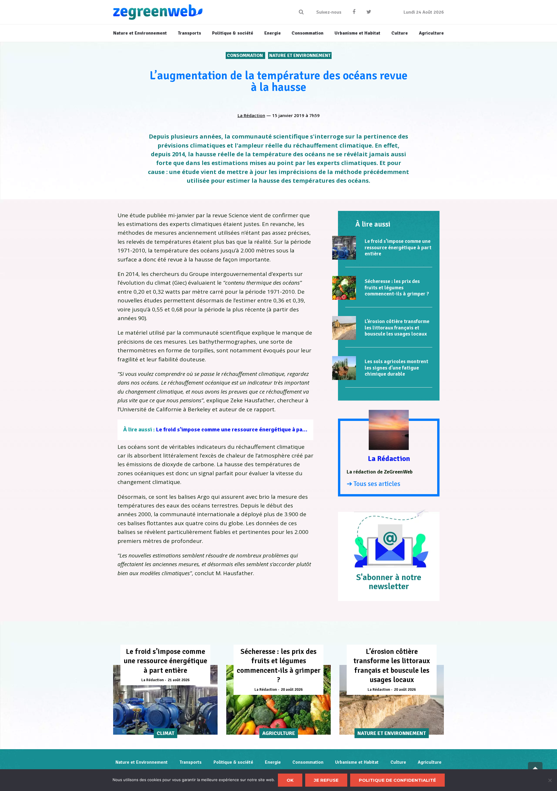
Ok (290, 780)
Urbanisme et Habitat (357, 762)
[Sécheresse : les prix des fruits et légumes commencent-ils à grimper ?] (344, 288)
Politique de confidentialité (397, 780)
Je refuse (326, 780)
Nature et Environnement (299, 55)
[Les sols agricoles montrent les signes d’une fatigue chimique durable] (344, 368)
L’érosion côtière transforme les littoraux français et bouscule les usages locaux (397, 327)
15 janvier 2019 (288, 115)
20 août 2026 (292, 689)
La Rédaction (251, 115)
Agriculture (430, 762)
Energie (273, 762)
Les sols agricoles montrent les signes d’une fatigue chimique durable (396, 367)
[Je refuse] (550, 780)
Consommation (245, 55)
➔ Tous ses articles (373, 484)
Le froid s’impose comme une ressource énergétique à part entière (242, 429)
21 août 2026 (178, 680)
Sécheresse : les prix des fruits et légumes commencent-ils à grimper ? (397, 287)
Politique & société (233, 762)
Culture (398, 762)
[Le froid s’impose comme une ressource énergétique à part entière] (344, 248)
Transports (190, 762)
